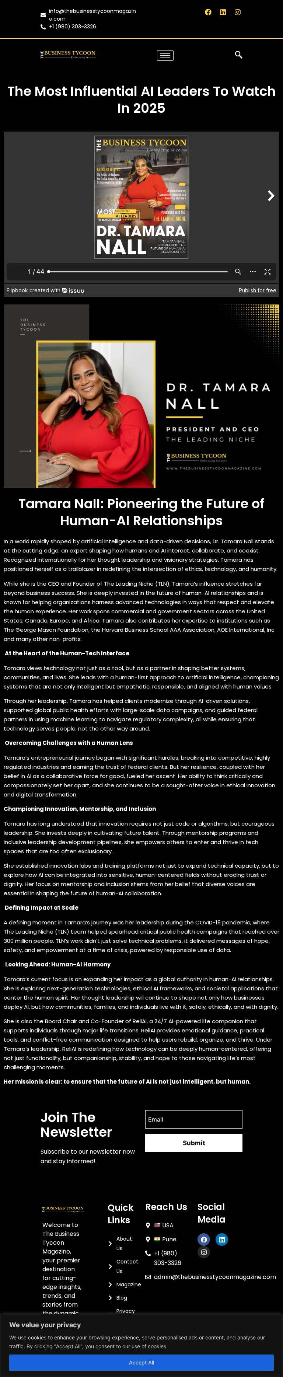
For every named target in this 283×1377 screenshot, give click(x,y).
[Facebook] (208, 12)
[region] (141, 1345)
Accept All (141, 1362)
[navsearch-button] (238, 55)
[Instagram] (237, 12)
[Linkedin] (223, 12)
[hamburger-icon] (165, 55)
